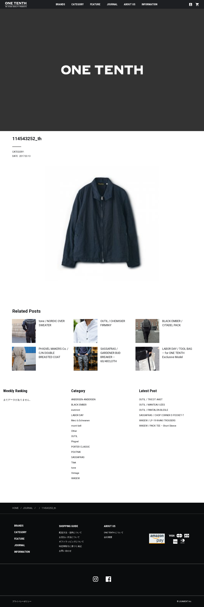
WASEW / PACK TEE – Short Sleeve (157, 425)
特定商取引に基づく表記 (70, 546)
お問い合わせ (65, 551)
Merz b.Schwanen (80, 420)
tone (73, 467)
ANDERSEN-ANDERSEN (83, 399)
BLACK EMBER (79, 404)
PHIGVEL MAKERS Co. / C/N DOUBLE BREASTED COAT (53, 353)
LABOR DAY (77, 415)
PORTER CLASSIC (80, 446)
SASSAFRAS (77, 457)
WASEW (75, 478)
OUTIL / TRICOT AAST (151, 399)
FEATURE (95, 4)
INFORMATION (149, 4)
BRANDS (60, 4)
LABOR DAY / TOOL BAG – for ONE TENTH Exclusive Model (177, 353)
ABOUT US (129, 4)
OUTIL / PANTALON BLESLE (153, 410)
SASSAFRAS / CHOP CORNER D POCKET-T (161, 415)
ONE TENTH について (113, 532)
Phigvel (75, 441)
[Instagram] (95, 579)
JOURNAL (112, 4)
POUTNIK (76, 452)
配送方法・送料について (70, 532)
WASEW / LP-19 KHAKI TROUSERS (157, 420)
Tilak (73, 462)
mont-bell (76, 425)
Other (74, 431)
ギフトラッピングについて (71, 541)
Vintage (75, 473)
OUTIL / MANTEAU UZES (152, 404)
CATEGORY (77, 4)
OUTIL (74, 436)
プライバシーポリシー (21, 601)
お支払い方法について (69, 537)
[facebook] (108, 579)
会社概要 (108, 537)
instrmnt (75, 410)
